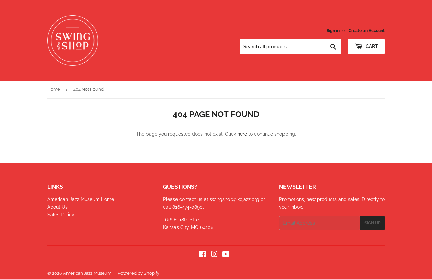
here (242, 134)
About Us (57, 207)
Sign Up (372, 223)
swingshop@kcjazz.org (235, 199)
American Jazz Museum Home (80, 199)
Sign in (333, 30)
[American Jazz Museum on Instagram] (214, 255)
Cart (371, 46)
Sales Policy (60, 214)
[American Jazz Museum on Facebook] (202, 255)
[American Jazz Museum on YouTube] (226, 255)
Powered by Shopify (138, 273)
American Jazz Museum (87, 273)
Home (53, 89)
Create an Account (367, 30)
